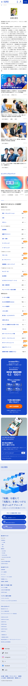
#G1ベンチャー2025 (5, 94)
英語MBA (2, 548)
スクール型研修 (4, 572)
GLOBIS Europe (4, 624)
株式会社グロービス (4, 608)
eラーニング (3, 574)
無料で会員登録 (14, 406)
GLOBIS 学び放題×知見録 (5, 561)
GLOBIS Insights (4, 592)
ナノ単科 (7, 527)
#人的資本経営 (10, 194)
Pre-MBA (3, 553)
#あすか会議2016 (5, 167)
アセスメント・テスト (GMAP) (6, 576)
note (6, 670)
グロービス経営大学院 (5, 611)
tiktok (6, 653)
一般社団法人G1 (4, 634)
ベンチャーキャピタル (5, 598)
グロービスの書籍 (4, 587)
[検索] (17, 2)
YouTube (7, 648)
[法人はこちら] (25, 2)
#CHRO (16, 194)
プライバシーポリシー (13, 676)
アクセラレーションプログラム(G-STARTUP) (9, 600)
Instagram (7, 657)
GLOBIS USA (3, 631)
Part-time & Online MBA (6, 557)
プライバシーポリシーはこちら (6, 458)
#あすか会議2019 (5, 119)
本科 (9, 517)
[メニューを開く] (2, 2)
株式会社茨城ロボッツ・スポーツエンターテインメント (11, 639)
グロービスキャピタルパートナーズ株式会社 (9, 613)
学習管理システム (4, 579)
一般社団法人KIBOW (4, 637)
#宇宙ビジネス (14, 94)
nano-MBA (4, 550)
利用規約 (6, 676)
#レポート (4, 194)
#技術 (16, 119)
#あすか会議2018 (5, 143)
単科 (9, 522)
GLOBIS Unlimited (4, 563)
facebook (7, 665)
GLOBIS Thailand (4, 629)
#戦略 (11, 119)
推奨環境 (19, 676)
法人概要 (2, 676)
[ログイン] (20, 2)
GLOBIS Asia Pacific (4, 617)
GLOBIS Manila (4, 626)
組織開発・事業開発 (4, 581)
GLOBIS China (3, 621)
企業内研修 (3, 569)
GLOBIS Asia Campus (5, 619)
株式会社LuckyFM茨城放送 (5, 641)
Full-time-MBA (4, 555)
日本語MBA (3, 540)
